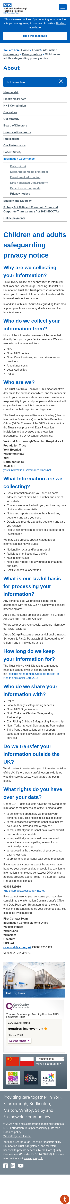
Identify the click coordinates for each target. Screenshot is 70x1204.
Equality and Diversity (17, 200)
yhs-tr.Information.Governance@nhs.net (27, 470)
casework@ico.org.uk (17, 947)
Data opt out (18, 166)
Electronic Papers (14, 99)
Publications (11, 138)
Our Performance (14, 145)
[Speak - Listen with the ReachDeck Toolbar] (64, 1199)
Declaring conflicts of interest (29, 171)
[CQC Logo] (17, 1009)
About (36, 50)
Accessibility (39, 1128)
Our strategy (11, 118)
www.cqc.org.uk (33, 1158)
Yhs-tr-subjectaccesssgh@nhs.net (24, 890)
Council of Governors (17, 132)
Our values (10, 112)
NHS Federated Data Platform (29, 182)
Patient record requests (25, 188)
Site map (54, 1128)
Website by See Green (17, 1136)
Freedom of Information (25, 177)
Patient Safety (12, 152)
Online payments (14, 218)
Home (25, 50)
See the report (17, 1040)
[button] (63, 7)
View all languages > (49, 1063)
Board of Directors (15, 125)
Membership (11, 92)
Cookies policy (12, 1132)
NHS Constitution (14, 105)
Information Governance (19, 158)
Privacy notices (32, 54)
